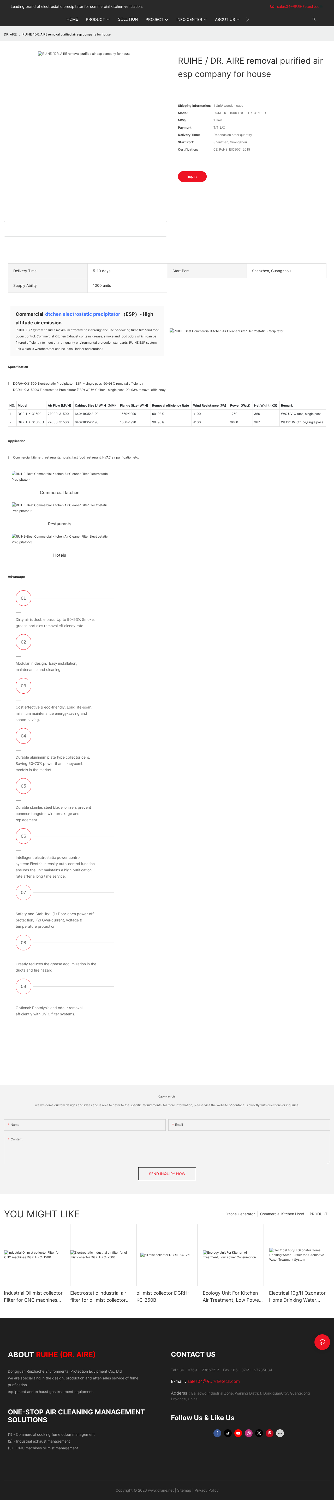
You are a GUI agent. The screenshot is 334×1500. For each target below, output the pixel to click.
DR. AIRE (10, 34)
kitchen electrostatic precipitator (82, 314)
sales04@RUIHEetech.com (300, 6)
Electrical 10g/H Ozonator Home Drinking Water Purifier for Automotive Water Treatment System (297, 1296)
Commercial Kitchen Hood (282, 1214)
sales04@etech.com (214, 1381)
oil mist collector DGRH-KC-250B (162, 1296)
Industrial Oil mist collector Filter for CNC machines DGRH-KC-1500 (33, 1296)
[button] (247, 19)
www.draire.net (161, 1490)
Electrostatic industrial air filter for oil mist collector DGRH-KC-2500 (98, 1296)
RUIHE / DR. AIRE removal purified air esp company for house (66, 34)
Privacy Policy (207, 1490)
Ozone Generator (240, 1214)
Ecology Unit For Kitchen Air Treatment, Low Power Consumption (232, 1296)
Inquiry (192, 176)
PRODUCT (318, 1214)
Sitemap (184, 1490)
